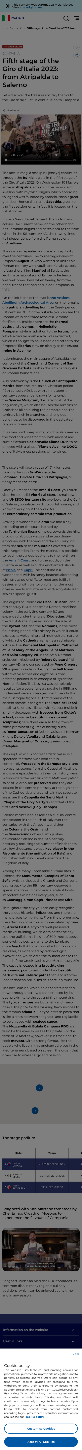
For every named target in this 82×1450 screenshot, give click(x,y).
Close (76, 1353)
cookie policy (34, 1416)
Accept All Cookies (41, 1442)
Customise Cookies (41, 1428)
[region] (41, 1399)
